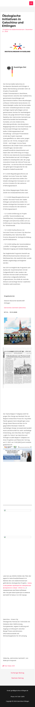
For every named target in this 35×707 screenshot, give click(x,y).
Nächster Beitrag (17, 678)
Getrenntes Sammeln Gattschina (15, 308)
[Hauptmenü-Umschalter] (31, 3)
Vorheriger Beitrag (17, 673)
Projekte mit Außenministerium (13, 29)
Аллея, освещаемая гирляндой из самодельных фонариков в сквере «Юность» (17, 585)
